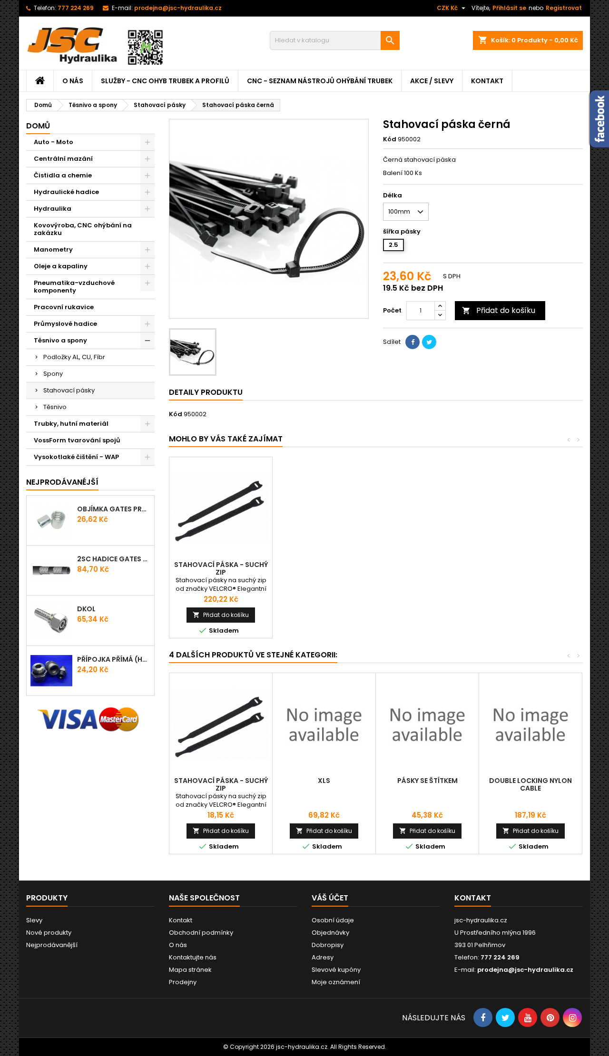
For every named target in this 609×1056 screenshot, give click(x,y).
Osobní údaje (333, 920)
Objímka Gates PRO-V (113, 509)
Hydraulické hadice (66, 191)
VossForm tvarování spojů (77, 440)
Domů (38, 125)
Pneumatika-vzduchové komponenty (74, 286)
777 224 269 (76, 8)
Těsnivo (55, 406)
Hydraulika (52, 208)
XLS (324, 780)
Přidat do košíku (498, 310)
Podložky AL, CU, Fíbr (74, 357)
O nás (72, 81)
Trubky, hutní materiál (71, 423)
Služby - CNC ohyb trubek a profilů (165, 81)
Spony (53, 373)
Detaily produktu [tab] (206, 392)
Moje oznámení (336, 982)
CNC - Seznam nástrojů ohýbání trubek (320, 81)
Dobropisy (328, 944)
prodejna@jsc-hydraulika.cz (178, 8)
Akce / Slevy (431, 81)
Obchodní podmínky (201, 932)
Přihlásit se (509, 8)
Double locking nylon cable (530, 784)
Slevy (34, 920)
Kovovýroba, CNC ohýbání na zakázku (83, 229)
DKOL (86, 609)
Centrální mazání (63, 158)
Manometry (53, 249)
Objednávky (330, 932)
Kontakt (487, 81)
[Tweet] (429, 342)
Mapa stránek (190, 969)
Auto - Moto (53, 142)
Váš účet (330, 897)
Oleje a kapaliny (61, 266)
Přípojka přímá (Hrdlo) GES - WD (113, 659)
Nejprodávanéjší (62, 482)
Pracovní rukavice (64, 307)
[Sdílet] (412, 342)
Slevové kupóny (336, 969)
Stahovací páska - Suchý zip (221, 568)
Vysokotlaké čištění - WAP (76, 456)
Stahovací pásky (69, 390)
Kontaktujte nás (192, 957)
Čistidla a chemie (63, 175)
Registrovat (564, 8)
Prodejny (182, 982)
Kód (389, 139)
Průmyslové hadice (65, 323)
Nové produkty (48, 932)
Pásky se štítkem (427, 780)
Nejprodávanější (52, 944)
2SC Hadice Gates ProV (113, 559)
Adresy (323, 957)
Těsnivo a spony (60, 340)
